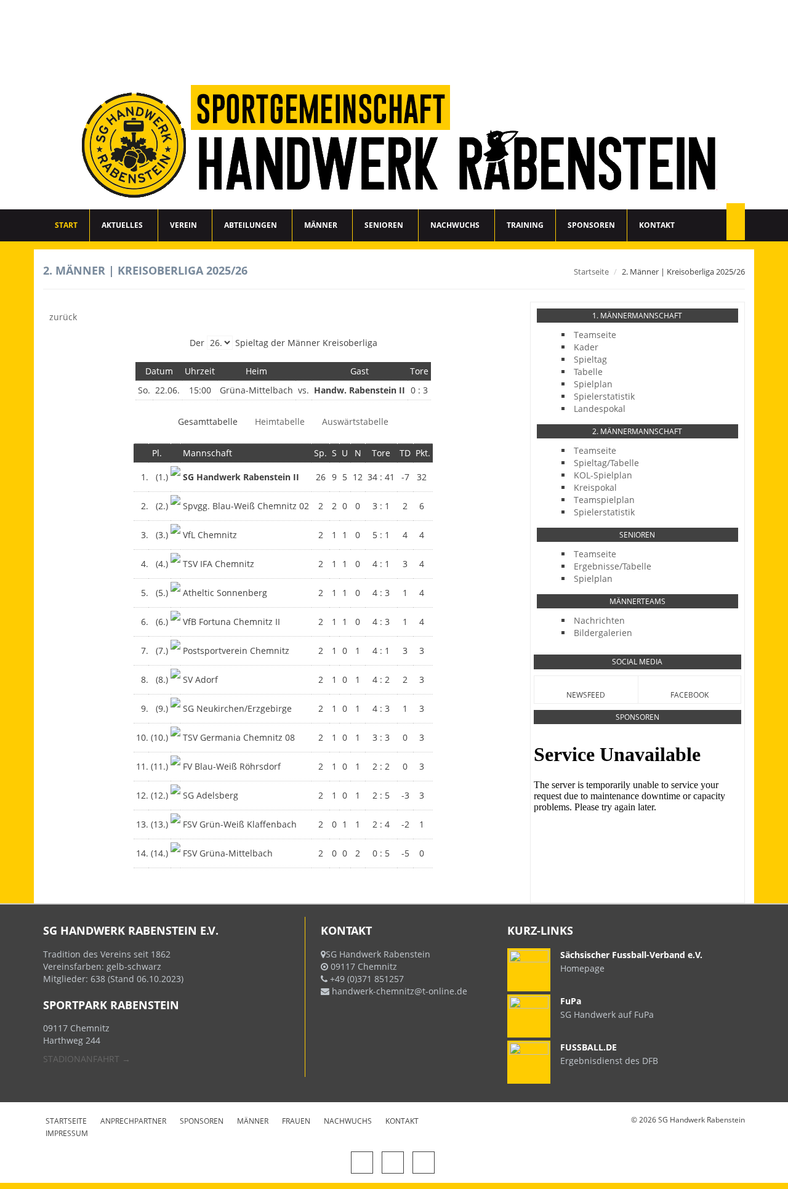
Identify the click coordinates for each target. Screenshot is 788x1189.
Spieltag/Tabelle (606, 463)
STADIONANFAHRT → (87, 1059)
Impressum (67, 1133)
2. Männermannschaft (637, 431)
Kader (586, 347)
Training (525, 225)
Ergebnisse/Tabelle (612, 566)
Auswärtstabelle (355, 421)
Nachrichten (599, 620)
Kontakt (657, 225)
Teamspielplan (604, 500)
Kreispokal (595, 487)
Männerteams (637, 601)
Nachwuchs (455, 225)
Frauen (296, 1121)
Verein (183, 225)
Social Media (637, 661)
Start (66, 225)
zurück (63, 317)
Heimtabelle (280, 421)
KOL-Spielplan (603, 475)
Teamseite (595, 335)
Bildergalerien (603, 633)
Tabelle (588, 371)
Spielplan (593, 384)
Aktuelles (122, 225)
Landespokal (599, 408)
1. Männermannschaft (637, 315)
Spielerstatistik (604, 396)
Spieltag (590, 359)
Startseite (591, 271)
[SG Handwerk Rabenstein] (394, 104)
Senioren (383, 225)
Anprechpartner (133, 1121)
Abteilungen (250, 225)
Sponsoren (591, 225)
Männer (320, 225)
